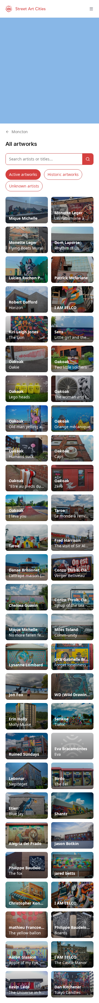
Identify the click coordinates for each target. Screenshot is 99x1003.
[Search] (87, 159)
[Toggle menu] (91, 8)
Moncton (20, 131)
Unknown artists (24, 186)
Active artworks (23, 174)
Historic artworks (63, 174)
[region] (49, 71)
